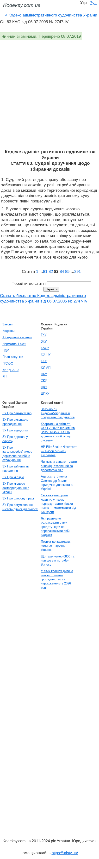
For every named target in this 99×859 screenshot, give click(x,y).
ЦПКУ (45, 393)
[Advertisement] (49, 97)
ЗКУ (44, 341)
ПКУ (44, 374)
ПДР (5, 350)
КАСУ (45, 348)
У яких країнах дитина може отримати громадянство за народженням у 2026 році (57, 579)
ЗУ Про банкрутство (16, 413)
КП (4, 376)
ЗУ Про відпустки (15, 430)
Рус (93, 2)
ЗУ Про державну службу (15, 439)
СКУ (44, 380)
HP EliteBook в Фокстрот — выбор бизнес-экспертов (59, 451)
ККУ (44, 361)
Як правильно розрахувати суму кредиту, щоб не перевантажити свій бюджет (55, 527)
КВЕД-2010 (10, 370)
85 (67, 271)
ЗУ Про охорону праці (18, 498)
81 (45, 271)
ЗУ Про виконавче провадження (15, 421)
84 (62, 271)
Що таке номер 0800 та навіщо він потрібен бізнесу (57, 561)
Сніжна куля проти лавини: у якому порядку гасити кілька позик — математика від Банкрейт (58, 503)
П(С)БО (7, 363)
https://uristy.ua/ (65, 853)
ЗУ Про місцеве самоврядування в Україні (15, 488)
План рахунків (12, 357)
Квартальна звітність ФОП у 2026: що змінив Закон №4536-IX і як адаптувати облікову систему (58, 432)
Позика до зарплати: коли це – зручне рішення (56, 546)
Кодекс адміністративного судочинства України (51, 15)
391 (77, 271)
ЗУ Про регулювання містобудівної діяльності (20, 507)
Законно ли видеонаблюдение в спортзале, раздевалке (57, 413)
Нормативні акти (14, 344)
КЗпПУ (45, 354)
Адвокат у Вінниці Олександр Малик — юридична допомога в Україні (57, 483)
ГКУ (43, 335)
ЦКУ (44, 387)
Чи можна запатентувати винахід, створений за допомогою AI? (59, 466)
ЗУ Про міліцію (13, 477)
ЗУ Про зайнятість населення (15, 468)
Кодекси (8, 331)
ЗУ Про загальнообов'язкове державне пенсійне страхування (17, 454)
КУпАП (45, 367)
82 (51, 271)
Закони (7, 324)
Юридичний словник (17, 337)
